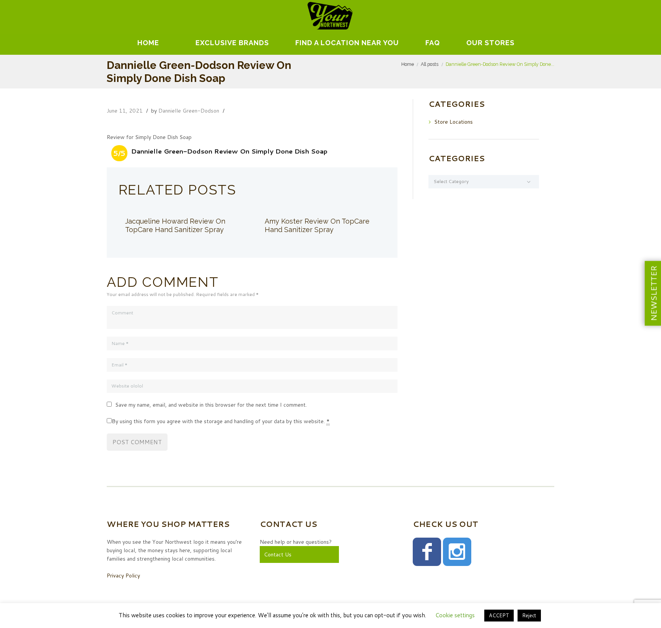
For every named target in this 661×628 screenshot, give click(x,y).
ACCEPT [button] (499, 615)
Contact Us (277, 554)
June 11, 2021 (125, 110)
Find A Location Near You (347, 43)
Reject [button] (529, 615)
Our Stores (490, 43)
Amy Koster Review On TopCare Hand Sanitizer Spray (317, 225)
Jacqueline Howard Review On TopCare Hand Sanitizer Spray (175, 225)
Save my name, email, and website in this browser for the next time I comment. (211, 405)
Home (148, 43)
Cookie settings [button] (455, 615)
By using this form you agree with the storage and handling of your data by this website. (221, 421)
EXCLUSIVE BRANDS (232, 43)
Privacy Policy (123, 575)
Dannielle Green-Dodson (188, 110)
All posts (429, 64)
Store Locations (453, 122)
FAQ (432, 43)
